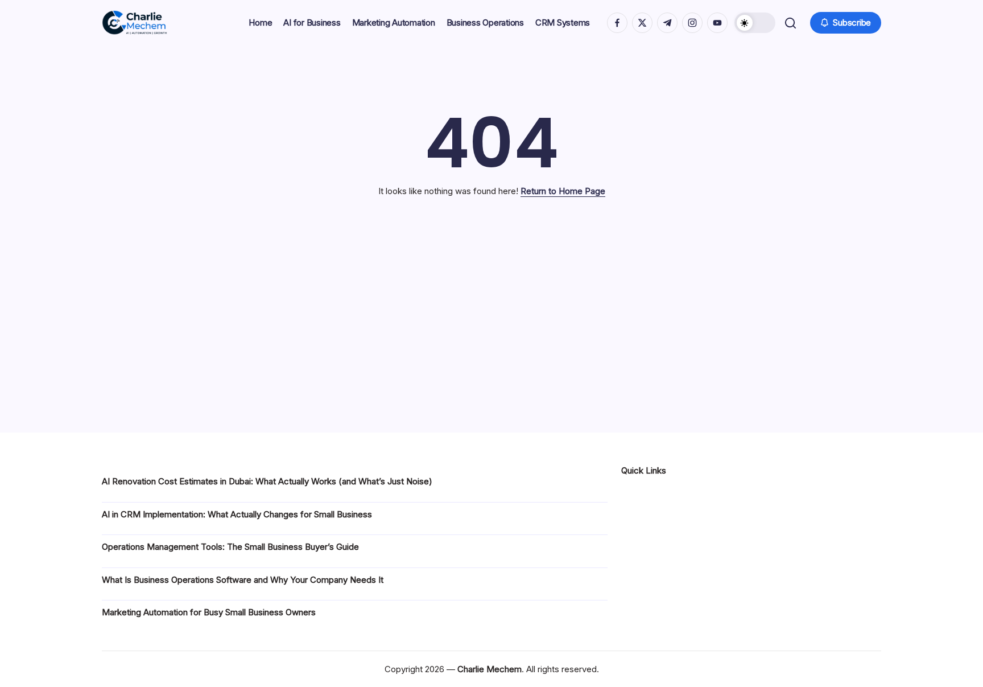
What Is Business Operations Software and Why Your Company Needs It (242, 579)
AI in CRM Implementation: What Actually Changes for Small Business (237, 514)
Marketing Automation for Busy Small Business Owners (209, 612)
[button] (754, 23)
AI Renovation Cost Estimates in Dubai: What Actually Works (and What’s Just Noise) (267, 481)
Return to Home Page (563, 191)
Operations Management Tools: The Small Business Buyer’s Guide (230, 546)
